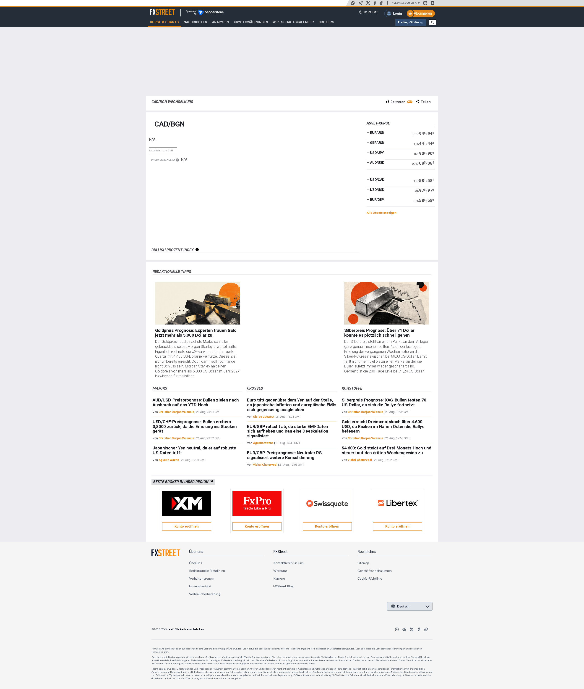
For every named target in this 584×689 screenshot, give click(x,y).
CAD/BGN (169, 124)
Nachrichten (195, 22)
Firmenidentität (200, 586)
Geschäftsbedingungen (374, 571)
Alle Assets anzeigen (381, 212)
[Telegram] (361, 3)
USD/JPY (377, 152)
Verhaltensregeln (201, 578)
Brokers (326, 22)
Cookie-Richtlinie (369, 578)
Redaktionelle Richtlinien (207, 571)
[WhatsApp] (353, 3)
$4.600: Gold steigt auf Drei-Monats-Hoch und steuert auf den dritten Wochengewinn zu (386, 450)
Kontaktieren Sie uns (288, 563)
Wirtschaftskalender (293, 22)
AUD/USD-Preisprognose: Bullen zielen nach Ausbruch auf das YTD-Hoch (196, 402)
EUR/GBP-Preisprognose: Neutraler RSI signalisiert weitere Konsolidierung (284, 455)
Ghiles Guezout (263, 416)
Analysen (220, 22)
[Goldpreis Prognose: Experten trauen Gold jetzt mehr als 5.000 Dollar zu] (197, 303)
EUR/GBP (377, 200)
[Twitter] (368, 3)
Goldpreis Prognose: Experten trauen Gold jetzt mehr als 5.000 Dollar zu (196, 333)
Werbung (280, 571)
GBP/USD (377, 143)
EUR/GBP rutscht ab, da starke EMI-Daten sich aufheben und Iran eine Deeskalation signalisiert (287, 431)
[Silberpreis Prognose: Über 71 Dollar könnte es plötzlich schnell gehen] (386, 303)
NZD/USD (377, 190)
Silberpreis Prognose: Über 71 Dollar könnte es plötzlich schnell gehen (379, 333)
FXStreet (157, 9)
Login (397, 13)
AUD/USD (377, 163)
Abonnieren (423, 13)
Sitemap (363, 563)
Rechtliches (366, 551)
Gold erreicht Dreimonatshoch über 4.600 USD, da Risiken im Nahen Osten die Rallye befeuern (383, 426)
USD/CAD (377, 180)
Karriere (279, 578)
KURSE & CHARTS (164, 22)
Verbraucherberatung (204, 594)
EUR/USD (377, 133)
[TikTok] (381, 3)
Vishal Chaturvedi (265, 464)
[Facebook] (375, 3)
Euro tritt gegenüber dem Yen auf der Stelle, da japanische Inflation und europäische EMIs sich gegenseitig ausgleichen (291, 404)
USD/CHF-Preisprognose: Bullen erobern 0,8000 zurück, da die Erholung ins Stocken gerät (195, 426)
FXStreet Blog (283, 586)
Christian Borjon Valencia (176, 412)
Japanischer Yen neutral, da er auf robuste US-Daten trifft (194, 450)
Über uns (196, 551)
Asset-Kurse (378, 123)
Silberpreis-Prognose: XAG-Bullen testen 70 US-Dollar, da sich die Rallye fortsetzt (384, 402)
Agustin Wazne (169, 460)
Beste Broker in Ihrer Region (181, 482)
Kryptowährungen (251, 22)
